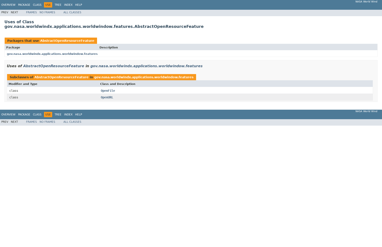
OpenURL (107, 97)
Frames (31, 12)
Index (68, 4)
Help (78, 4)
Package (24, 4)
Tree (58, 4)
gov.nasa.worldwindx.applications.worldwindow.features (52, 54)
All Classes (72, 12)
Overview (8, 4)
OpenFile (108, 90)
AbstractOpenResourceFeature (67, 40)
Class (37, 4)
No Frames (47, 12)
